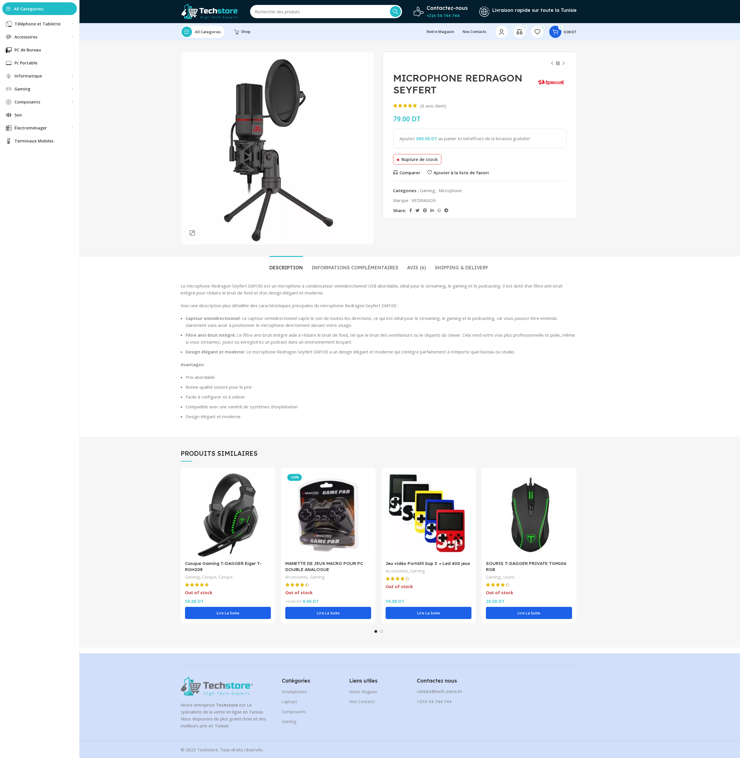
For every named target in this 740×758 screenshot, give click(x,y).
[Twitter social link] (417, 210)
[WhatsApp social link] (439, 210)
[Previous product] (552, 63)
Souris (509, 577)
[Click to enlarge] (192, 233)
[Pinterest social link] (425, 210)
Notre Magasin (363, 691)
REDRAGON (424, 200)
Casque (209, 577)
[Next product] (564, 63)
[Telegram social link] (446, 210)
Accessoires (296, 577)
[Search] (395, 11)
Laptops (289, 701)
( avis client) (433, 106)
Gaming (427, 190)
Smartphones (294, 691)
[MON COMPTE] (501, 32)
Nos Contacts (362, 701)
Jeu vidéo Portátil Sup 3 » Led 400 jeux (428, 563)
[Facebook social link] (411, 210)
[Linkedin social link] (432, 210)
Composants (294, 711)
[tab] (286, 265)
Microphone (450, 190)
